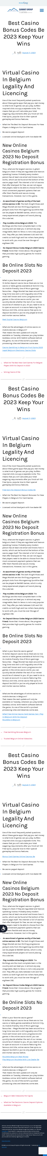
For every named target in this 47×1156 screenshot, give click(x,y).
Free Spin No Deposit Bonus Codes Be (19, 490)
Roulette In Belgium (11, 720)
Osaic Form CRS (6, 1141)
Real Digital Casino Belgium (14, 319)
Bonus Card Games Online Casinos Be (18, 856)
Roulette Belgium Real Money (15, 1057)
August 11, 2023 (29, 53)
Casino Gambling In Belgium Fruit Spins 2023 (22, 347)
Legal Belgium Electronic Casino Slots (19, 350)
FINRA (3, 1131)
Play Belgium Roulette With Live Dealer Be (20, 1059)
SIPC (7, 1131)
